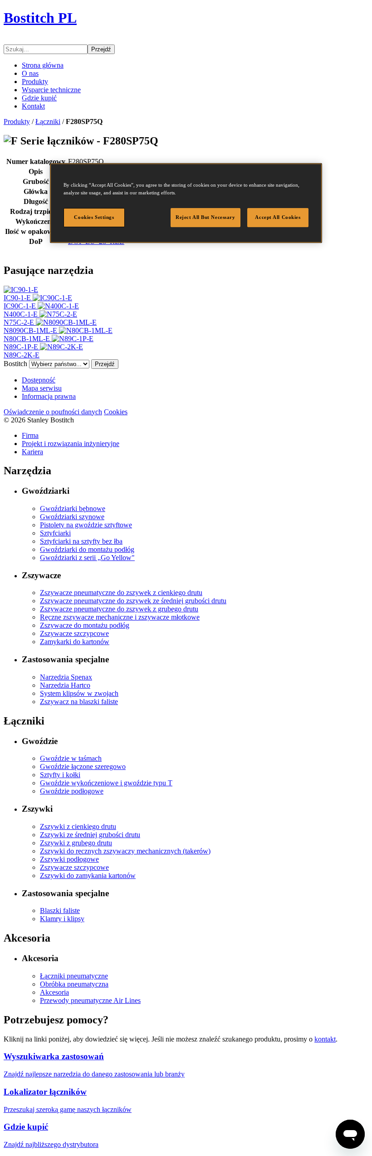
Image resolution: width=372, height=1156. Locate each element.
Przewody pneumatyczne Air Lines (90, 1000)
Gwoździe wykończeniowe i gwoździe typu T (106, 783)
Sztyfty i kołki (60, 775)
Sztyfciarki (55, 533)
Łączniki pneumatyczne (74, 976)
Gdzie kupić (39, 98)
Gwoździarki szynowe (72, 517)
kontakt (325, 1039)
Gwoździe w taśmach (71, 758)
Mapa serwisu (42, 388)
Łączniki (47, 121)
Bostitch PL (40, 18)
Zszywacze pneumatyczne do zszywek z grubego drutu (119, 609)
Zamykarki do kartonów (74, 641)
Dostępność (38, 380)
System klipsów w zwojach (79, 693)
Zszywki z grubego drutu (76, 843)
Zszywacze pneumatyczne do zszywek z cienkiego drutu (121, 592)
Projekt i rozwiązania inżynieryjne (70, 443)
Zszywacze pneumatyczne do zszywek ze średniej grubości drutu (133, 601)
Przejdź (101, 49)
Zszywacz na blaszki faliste (79, 701)
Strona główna (43, 65)
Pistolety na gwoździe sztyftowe (86, 525)
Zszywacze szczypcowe (74, 633)
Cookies (115, 412)
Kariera (32, 452)
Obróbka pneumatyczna (74, 984)
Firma (30, 435)
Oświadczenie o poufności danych (53, 412)
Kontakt (33, 106)
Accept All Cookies (277, 217)
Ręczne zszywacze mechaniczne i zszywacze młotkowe (120, 617)
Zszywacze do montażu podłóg (84, 625)
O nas (30, 73)
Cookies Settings (94, 217)
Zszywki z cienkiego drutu (78, 826)
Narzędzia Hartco (65, 685)
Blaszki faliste (60, 910)
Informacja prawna (49, 396)
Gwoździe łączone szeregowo (83, 766)
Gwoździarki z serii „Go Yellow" (87, 557)
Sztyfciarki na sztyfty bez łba (81, 541)
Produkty (35, 81)
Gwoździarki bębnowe (72, 508)
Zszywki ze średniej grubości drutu (90, 834)
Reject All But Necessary (205, 217)
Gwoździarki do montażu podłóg (87, 549)
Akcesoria (54, 992)
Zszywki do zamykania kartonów (88, 875)
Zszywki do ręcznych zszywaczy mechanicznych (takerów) (125, 851)
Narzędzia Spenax (66, 677)
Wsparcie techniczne (51, 90)
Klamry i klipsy (62, 919)
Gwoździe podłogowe (71, 791)
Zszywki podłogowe (69, 859)
